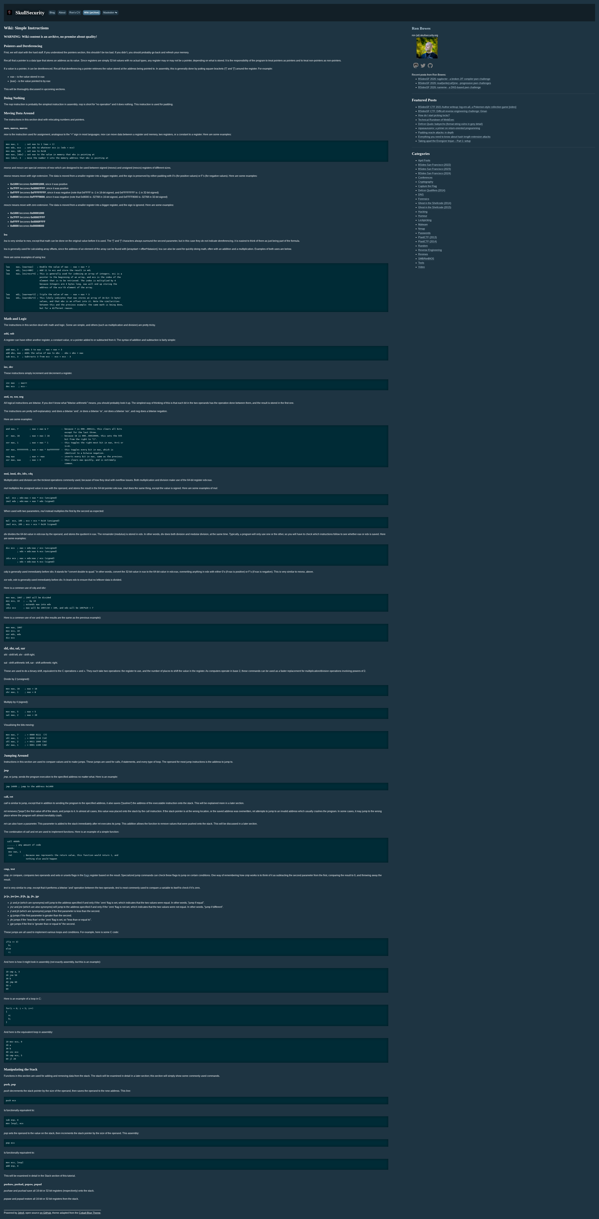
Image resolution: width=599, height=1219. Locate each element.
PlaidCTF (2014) (427, 241)
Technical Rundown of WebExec (436, 119)
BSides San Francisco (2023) (434, 169)
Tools (421, 263)
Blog (52, 12)
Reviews (423, 254)
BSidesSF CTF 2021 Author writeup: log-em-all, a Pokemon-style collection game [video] (467, 107)
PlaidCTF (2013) (427, 237)
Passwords (424, 233)
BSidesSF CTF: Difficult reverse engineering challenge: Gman (452, 111)
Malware (423, 224)
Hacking (422, 211)
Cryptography (425, 181)
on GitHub (45, 1213)
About (62, 12)
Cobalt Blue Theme (89, 1213)
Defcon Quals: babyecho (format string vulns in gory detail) (450, 124)
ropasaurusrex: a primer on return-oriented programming (449, 128)
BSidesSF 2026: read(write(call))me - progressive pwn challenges (454, 83)
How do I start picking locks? (434, 115)
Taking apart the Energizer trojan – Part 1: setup (444, 141)
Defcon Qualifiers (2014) (431, 190)
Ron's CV (74, 12)
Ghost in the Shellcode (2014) (434, 203)
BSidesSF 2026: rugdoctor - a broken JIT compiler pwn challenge (454, 79)
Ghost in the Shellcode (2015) (434, 207)
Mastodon (109, 12)
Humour (422, 216)
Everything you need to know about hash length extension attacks (454, 136)
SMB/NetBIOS (426, 258)
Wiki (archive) (91, 12)
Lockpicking (424, 220)
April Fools (424, 160)
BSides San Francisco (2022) (434, 164)
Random (423, 246)
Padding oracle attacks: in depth (436, 132)
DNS (421, 194)
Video (421, 267)
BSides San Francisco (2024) (434, 173)
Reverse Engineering (430, 250)
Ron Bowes (421, 28)
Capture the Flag (427, 186)
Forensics (423, 199)
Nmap (421, 228)
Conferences (425, 177)
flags (86, 875)
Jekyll (21, 1213)
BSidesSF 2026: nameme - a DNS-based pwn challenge (449, 87)
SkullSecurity (29, 12)
